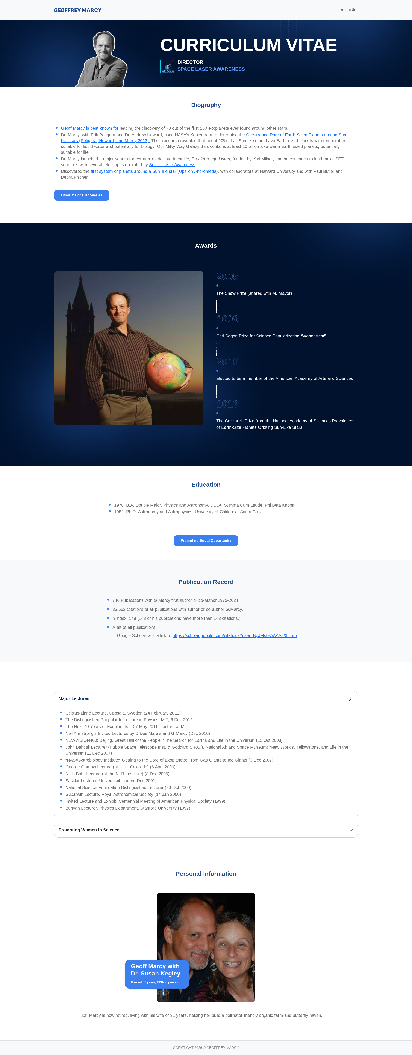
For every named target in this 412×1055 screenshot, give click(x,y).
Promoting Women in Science (89, 830)
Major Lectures (74, 698)
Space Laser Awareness (172, 164)
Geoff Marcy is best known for (90, 128)
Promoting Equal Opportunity (206, 540)
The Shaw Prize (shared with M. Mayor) (254, 293)
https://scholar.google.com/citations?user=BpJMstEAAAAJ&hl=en (235, 635)
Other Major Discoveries (82, 195)
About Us (348, 10)
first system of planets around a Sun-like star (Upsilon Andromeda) (154, 171)
